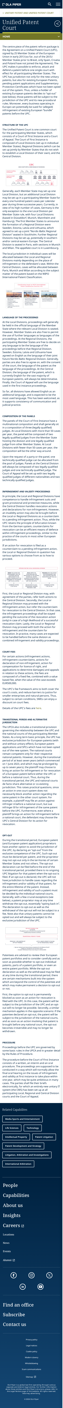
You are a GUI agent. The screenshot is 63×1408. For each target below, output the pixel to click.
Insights (11, 1215)
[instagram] (31, 1275)
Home (6, 36)
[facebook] (14, 1275)
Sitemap (29, 1377)
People (10, 1185)
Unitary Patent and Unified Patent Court (29, 12)
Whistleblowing (31, 1363)
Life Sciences (12, 1127)
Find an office (18, 1305)
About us (13, 1205)
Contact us (14, 1324)
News (6, 1243)
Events (7, 1251)
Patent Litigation (44, 1136)
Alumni (7, 1260)
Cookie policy (31, 1351)
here (38, 708)
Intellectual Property (16, 1136)
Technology (33, 1127)
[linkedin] (23, 1287)
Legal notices (31, 1345)
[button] (56, 24)
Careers (11, 1225)
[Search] (49, 4)
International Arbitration (18, 1163)
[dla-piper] (11, 4)
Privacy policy (31, 1339)
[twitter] (49, 1275)
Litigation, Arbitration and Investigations (27, 1154)
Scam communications (31, 1369)
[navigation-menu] (58, 4)
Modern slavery (31, 1357)
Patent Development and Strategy (23, 1145)
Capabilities (16, 1195)
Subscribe (14, 1314)
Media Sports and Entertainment (22, 1118)
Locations (8, 1234)
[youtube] (40, 1287)
